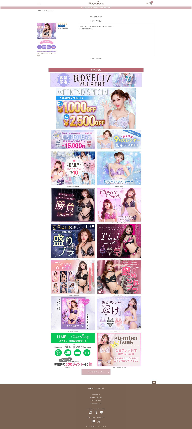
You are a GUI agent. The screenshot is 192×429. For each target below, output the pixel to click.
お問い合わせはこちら (96, 403)
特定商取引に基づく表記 (96, 397)
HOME (40, 11)
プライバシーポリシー (96, 400)
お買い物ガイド (96, 394)
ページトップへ (154, 382)
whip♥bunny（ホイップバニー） (96, 388)
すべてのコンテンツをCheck (96, 372)
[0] (150, 4)
